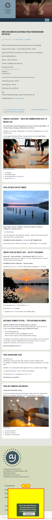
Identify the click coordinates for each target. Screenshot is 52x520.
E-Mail (24, 395)
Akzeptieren (29, 514)
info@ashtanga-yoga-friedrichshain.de (16, 477)
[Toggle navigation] (47, 20)
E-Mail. (29, 374)
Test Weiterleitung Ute (39, 109)
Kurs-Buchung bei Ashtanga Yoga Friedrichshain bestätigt (14, 111)
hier (14, 178)
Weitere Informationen (29, 511)
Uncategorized (18, 98)
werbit (28, 39)
